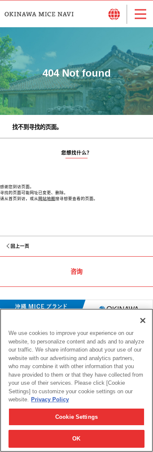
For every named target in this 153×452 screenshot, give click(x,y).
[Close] (142, 320)
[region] (76, 380)
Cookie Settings (76, 417)
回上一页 (20, 246)
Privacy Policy (50, 399)
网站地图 (46, 198)
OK (76, 438)
